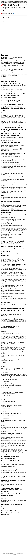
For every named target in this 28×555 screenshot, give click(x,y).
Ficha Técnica (7, 21)
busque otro (15, 13)
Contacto (14, 554)
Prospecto (6, 17)
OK (25, 2)
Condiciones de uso (10, 553)
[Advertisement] (14, 39)
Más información (20, 2)
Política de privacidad (20, 553)
